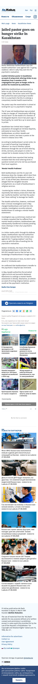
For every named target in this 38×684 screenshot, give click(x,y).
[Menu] (35, 10)
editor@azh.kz (20, 325)
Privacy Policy (7, 644)
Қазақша (16, 648)
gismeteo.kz (28, 658)
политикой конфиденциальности (22, 675)
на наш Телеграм (7, 325)
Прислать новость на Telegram (21, 303)
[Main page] (8, 10)
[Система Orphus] (6, 662)
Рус (31, 10)
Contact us (6, 639)
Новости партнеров (12, 431)
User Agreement (8, 642)
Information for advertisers (12, 636)
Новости (5, 16)
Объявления (17, 16)
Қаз (26, 10)
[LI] (6, 653)
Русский (7, 648)
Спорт (28, 16)
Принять (19, 680)
